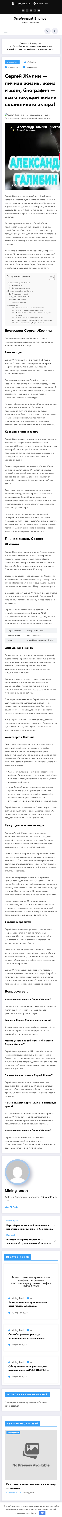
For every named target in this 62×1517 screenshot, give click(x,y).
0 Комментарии (31, 67)
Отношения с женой (20, 294)
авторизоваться (12, 1405)
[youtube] (39, 10)
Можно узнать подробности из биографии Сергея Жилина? (33, 314)
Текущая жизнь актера (17, 299)
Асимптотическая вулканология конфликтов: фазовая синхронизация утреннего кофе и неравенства (28, 1304)
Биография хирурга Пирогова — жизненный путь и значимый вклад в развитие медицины (28, 1241)
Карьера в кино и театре (21, 288)
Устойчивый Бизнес (30, 18)
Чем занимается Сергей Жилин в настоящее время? (34, 320)
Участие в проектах (19, 302)
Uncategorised (12, 62)
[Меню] (5, 31)
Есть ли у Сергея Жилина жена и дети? (30, 310)
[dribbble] (31, 10)
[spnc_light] (55, 31)
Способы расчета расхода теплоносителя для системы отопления (25, 1336)
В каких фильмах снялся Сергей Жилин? (30, 318)
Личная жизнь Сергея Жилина (20, 291)
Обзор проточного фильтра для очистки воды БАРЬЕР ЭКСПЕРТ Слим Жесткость (28, 1368)
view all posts (11, 1207)
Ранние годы (17, 285)
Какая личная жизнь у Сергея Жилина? (30, 308)
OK (42, 1513)
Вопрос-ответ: (13, 305)
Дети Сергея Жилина (20, 296)
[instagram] (35, 10)
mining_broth (33, 62)
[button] (50, 278)
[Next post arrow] (55, 1241)
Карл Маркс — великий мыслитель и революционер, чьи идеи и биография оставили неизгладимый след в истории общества (29, 1227)
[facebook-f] (23, 10)
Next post (10, 1235)
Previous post (12, 1221)
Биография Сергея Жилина (19, 282)
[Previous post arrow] (55, 1225)
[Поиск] (47, 31)
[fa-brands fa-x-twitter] (27, 10)
